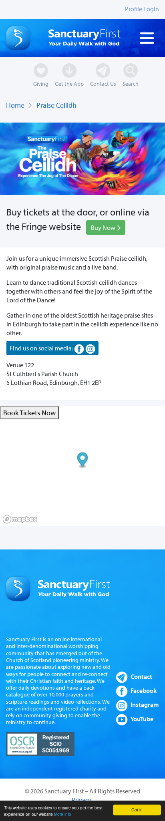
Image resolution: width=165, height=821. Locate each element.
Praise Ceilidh (56, 105)
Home (15, 105)
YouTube (142, 719)
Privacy (81, 800)
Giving (40, 83)
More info (62, 814)
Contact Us (103, 83)
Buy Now (104, 227)
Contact (141, 676)
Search (131, 83)
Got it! (137, 810)
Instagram (145, 704)
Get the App (69, 83)
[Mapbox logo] (20, 519)
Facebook (144, 690)
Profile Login (142, 9)
